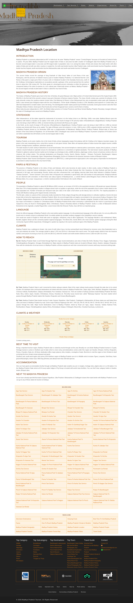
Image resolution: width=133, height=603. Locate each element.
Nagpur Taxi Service (99, 460)
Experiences (102, 5)
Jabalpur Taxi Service (49, 429)
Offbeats (18, 554)
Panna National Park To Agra (25, 473)
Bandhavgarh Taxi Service (24, 395)
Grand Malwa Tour (72, 554)
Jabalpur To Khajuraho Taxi (50, 433)
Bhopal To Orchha (99, 408)
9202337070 (10, 5)
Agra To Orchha (72, 391)
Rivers (18, 558)
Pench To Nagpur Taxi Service (103, 483)
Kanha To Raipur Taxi (74, 452)
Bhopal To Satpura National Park (26, 412)
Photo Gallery (81, 586)
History (18, 556)
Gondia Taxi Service (22, 416)
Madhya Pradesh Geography (25, 527)
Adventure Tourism (48, 519)
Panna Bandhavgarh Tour (74, 563)
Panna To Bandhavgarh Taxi (25, 479)
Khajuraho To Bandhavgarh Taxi (52, 456)
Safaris (91, 5)
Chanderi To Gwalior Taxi (101, 412)
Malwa (35, 552)
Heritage (18, 545)
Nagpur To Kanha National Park (26, 464)
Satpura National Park (56, 554)
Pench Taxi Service (48, 483)
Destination (58, 5)
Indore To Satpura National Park (103, 424)
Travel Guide (97, 531)
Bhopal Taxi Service (48, 408)
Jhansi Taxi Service (22, 439)
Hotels (65, 586)
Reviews (83, 592)
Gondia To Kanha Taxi (49, 416)
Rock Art (35, 556)
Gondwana (36, 549)
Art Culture (19, 549)
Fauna (18, 523)
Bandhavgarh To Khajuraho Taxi (103, 395)
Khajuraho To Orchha (100, 456)
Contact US (104, 543)
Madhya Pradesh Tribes (75, 531)
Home (83, 5)
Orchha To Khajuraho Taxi (75, 469)
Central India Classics (73, 552)
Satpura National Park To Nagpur (52, 500)
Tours (122, 5)
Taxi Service (72, 5)
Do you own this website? (58, 265)
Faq (130, 5)
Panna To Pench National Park (103, 479)
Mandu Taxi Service (48, 460)
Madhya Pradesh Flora (100, 523)
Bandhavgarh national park (58, 543)
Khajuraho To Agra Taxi (23, 456)
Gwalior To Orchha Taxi (74, 420)
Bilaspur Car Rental (48, 412)
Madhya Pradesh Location (75, 527)
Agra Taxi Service (21, 391)
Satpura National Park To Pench (77, 500)
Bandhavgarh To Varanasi (24, 408)
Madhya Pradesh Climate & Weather (79, 523)
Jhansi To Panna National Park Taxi (53, 439)
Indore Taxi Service (22, 424)
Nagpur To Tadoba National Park (103, 464)
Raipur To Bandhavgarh (101, 490)
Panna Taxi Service (99, 473)
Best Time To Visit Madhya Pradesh (104, 519)
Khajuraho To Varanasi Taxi (25, 460)
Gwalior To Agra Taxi (99, 416)
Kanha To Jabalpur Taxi (100, 445)
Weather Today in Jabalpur (66, 337)
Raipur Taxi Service (73, 490)
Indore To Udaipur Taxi (23, 429)
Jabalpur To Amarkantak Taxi (76, 429)
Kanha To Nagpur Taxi (23, 452)
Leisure (18, 552)
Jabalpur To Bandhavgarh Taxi (103, 429)
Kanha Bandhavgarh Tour (74, 558)
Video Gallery (92, 586)
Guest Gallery (52, 592)
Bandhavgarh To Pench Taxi (51, 401)
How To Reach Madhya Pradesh (52, 523)
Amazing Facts (72, 519)
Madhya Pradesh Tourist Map (51, 531)
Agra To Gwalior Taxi (48, 391)
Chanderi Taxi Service (74, 412)
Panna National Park (56, 547)
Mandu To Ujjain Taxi (74, 460)
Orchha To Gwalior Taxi (49, 469)
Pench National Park (56, 549)
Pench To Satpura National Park (26, 490)
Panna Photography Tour (74, 565)
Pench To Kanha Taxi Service (76, 483)
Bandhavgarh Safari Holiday (75, 543)
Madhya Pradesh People (101, 527)
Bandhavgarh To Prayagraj (76, 401)
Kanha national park (56, 545)
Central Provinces (38, 547)
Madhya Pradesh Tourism (24, 531)
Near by (72, 586)
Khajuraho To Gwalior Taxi (75, 456)
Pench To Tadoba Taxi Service (51, 490)
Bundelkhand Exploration (74, 549)
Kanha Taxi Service (73, 445)
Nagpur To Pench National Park (52, 464)
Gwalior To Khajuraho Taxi (50, 420)
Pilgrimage (19, 547)
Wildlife (18, 543)
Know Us (113, 5)
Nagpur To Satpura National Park (78, 464)
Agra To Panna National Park (102, 391)
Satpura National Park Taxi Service (78, 494)
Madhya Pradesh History (50, 527)
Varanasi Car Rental (22, 507)
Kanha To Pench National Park (52, 452)
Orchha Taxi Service (22, 469)
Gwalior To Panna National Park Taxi (105, 420)
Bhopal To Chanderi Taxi (75, 408)
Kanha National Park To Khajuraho (104, 439)
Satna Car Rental (47, 494)
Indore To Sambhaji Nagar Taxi (77, 424)
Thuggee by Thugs (38, 558)
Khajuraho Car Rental (100, 452)
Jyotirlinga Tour (71, 556)
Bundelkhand (37, 543)
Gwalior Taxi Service (74, 416)
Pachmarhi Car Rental (100, 469)
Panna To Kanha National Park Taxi (78, 479)
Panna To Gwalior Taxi (49, 479)
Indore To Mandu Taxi (48, 424)
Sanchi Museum (54, 552)
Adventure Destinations (23, 519)
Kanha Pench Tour (72, 560)
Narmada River (37, 554)
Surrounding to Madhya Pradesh (68, 592)
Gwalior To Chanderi (22, 420)
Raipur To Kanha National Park (26, 494)
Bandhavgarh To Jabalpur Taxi (51, 395)
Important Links (49, 586)
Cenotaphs (36, 545)
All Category (19, 560)
